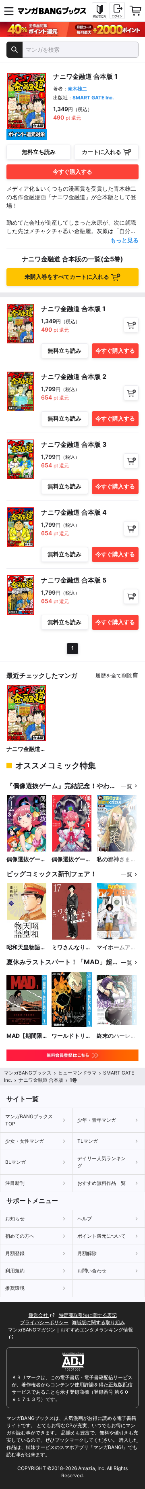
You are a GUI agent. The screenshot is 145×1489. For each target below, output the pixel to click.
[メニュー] (9, 11)
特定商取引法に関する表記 (88, 1315)
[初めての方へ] (99, 10)
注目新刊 (15, 1183)
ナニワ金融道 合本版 (23, 749)
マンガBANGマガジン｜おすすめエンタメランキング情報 (70, 1330)
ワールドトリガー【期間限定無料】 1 (71, 1036)
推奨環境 (15, 1288)
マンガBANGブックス (28, 1073)
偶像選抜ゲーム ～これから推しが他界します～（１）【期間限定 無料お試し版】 (71, 859)
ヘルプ (84, 1219)
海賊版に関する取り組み (98, 1322)
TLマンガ (87, 1141)
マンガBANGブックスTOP (29, 1120)
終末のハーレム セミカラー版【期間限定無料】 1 (116, 1036)
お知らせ (15, 1219)
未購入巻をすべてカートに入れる (67, 276)
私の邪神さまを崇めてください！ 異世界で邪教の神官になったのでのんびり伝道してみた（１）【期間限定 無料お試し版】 (116, 859)
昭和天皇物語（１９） (23, 947)
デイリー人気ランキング (101, 1162)
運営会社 (39, 1315)
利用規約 (15, 1271)
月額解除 (87, 1253)
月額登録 (15, 1253)
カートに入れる (101, 151)
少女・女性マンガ (24, 1141)
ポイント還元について (101, 1236)
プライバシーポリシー (44, 1322)
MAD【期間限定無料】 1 (24, 1036)
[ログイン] (117, 10)
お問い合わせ (91, 1271)
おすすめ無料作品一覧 (101, 1183)
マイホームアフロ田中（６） (116, 947)
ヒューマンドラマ (77, 1073)
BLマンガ (15, 1162)
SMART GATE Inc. (93, 98)
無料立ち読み (39, 151)
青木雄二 (77, 89)
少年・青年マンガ (96, 1120)
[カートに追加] (131, 325)
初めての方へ (19, 1236)
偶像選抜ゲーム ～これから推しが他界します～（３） (26, 859)
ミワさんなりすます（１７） (71, 947)
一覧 (126, 785)
